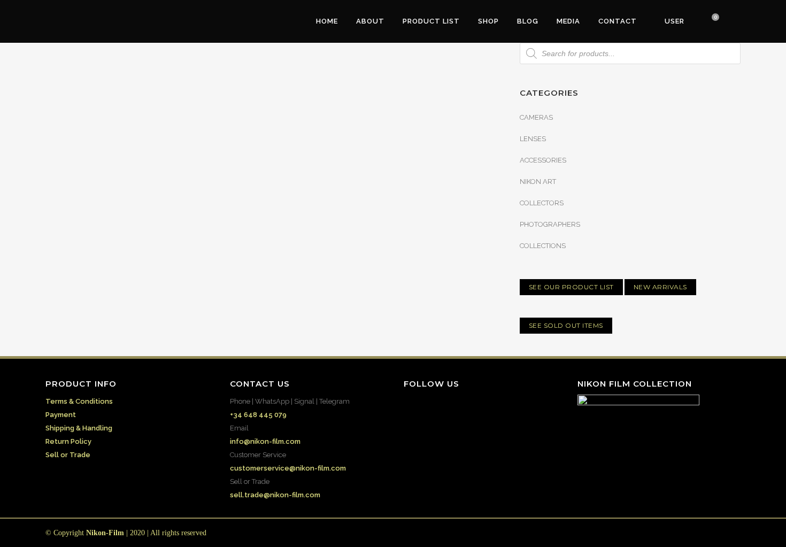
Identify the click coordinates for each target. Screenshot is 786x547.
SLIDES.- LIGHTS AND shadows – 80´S (361, 206)
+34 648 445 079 (258, 415)
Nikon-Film (105, 533)
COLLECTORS (542, 203)
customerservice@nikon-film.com (288, 468)
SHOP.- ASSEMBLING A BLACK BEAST (138, 196)
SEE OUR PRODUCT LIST (571, 287)
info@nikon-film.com (265, 441)
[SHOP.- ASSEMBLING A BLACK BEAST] (154, 124)
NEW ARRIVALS (660, 287)
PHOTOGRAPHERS (550, 224)
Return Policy (68, 441)
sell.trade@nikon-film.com (275, 495)
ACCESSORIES (543, 160)
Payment (60, 415)
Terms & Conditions (79, 401)
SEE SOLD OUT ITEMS (566, 325)
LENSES (533, 139)
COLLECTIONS (543, 246)
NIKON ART (538, 182)
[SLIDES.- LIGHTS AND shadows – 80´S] (371, 129)
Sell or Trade (67, 455)
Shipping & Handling (78, 428)
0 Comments (134, 303)
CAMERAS (536, 117)
